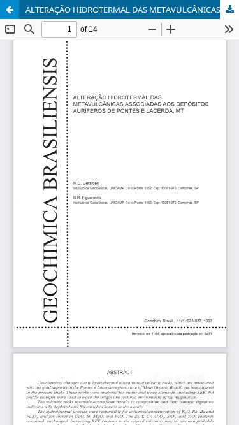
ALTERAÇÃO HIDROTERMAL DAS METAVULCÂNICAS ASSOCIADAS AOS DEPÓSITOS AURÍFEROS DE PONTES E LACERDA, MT (132, 9)
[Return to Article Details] (9, 9)
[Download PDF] (229, 9)
